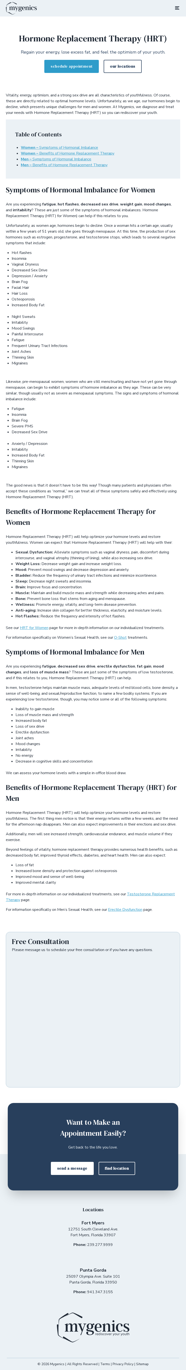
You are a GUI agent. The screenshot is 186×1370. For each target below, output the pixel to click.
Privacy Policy (123, 1364)
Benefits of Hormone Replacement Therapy (67, 153)
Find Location (117, 1168)
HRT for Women (34, 627)
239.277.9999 (100, 1244)
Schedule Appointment (72, 66)
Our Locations (122, 66)
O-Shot (120, 637)
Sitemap (142, 1364)
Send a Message (72, 1168)
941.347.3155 (100, 1292)
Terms (105, 1364)
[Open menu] (177, 9)
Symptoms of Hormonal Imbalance (59, 147)
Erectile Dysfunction (125, 909)
